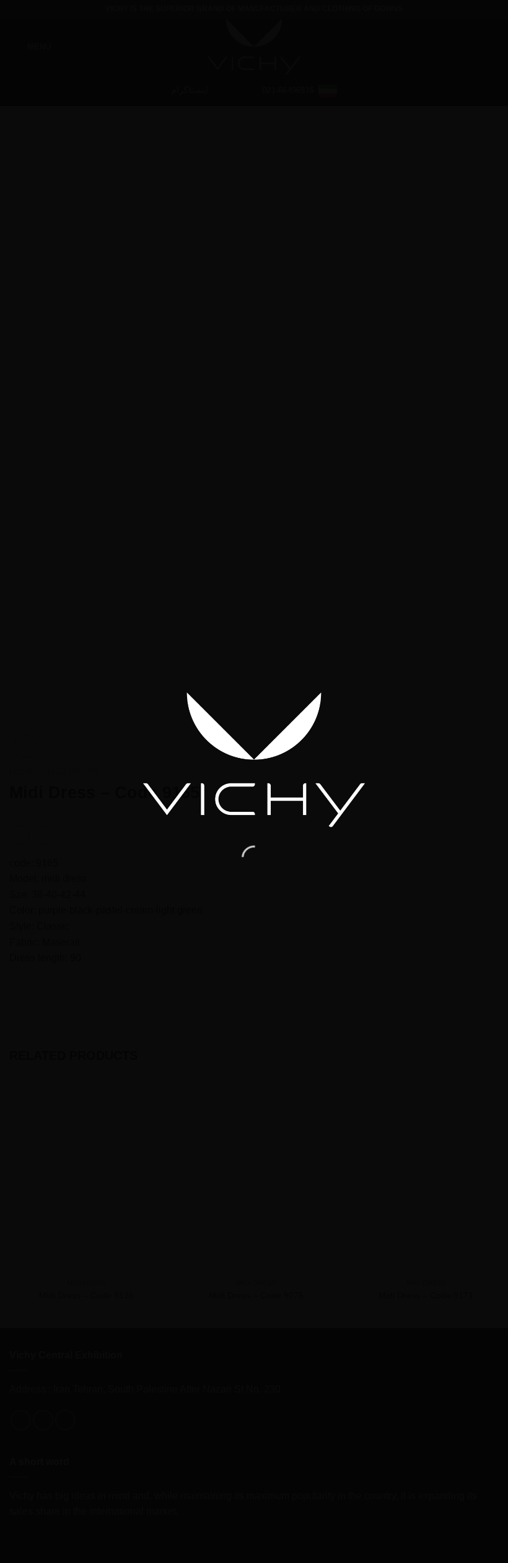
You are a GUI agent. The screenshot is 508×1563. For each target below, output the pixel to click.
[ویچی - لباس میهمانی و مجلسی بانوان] (254, 759)
